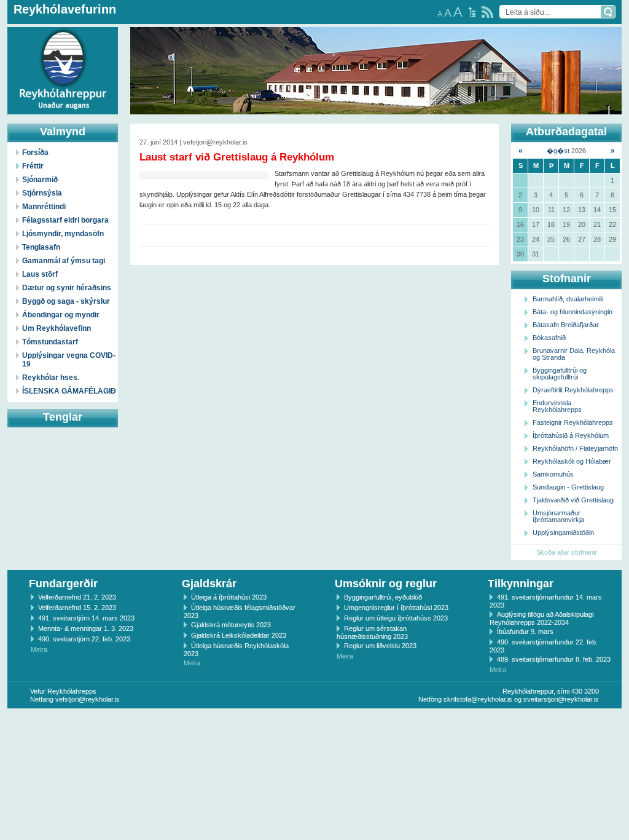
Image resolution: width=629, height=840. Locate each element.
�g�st (558, 150)
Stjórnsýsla (42, 193)
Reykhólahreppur (54, 61)
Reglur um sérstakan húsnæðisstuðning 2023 (372, 632)
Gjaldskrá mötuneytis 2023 (231, 624)
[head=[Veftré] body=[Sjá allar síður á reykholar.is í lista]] (472, 12)
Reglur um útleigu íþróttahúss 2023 (396, 618)
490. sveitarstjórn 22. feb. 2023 (84, 639)
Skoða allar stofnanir (566, 552)
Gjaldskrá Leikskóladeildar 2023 (238, 635)
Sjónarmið (40, 179)
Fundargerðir (63, 583)
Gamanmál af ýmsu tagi (63, 260)
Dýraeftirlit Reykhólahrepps (573, 390)
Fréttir (33, 166)
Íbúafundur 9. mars (525, 631)
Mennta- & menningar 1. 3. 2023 (85, 628)
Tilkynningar (520, 583)
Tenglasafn (41, 247)
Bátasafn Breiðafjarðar (566, 324)
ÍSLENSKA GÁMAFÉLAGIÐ (69, 391)
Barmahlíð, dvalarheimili (568, 299)
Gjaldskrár (209, 583)
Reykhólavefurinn (65, 9)
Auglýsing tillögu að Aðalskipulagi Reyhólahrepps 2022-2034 (541, 618)
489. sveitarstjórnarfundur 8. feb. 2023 (554, 659)
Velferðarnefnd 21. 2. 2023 (77, 597)
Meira (39, 649)
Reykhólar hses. (50, 377)
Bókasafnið (549, 337)
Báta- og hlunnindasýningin (572, 311)
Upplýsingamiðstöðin (563, 532)
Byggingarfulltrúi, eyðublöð (383, 597)
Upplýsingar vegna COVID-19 (68, 359)
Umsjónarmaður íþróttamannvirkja (558, 516)
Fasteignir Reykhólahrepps (573, 422)
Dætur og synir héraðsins (66, 287)
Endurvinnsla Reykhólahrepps (557, 406)
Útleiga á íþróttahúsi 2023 (229, 597)
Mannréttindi (44, 206)
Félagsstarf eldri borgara (65, 220)
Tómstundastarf (50, 342)
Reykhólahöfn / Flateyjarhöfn (575, 448)
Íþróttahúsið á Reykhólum (571, 435)
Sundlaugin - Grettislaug (568, 487)
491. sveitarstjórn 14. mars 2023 (86, 618)
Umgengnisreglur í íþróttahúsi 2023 (396, 607)
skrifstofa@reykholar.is (477, 699)
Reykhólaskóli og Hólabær (572, 461)
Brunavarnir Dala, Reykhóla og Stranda (574, 354)
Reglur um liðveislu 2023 (380, 645)
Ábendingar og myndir (61, 315)
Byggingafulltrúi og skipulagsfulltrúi (560, 374)
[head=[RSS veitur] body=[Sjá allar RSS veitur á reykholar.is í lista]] (487, 12)
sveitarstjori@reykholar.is (561, 699)
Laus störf (40, 274)
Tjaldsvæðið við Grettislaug (573, 500)
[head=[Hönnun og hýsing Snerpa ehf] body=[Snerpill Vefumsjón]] (314, 721)
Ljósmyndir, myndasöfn (63, 233)
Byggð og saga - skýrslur (66, 301)
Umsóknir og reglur (386, 583)
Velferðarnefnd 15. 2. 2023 (77, 607)
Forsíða (35, 152)
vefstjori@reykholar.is (87, 699)
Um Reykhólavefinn (56, 328)
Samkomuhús (553, 474)
